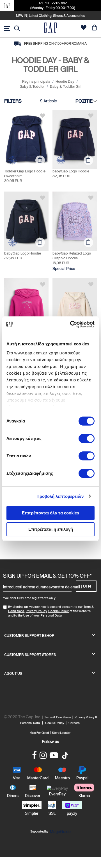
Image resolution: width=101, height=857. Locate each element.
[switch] (87, 439)
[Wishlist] (83, 28)
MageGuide (60, 831)
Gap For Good (39, 732)
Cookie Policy (58, 611)
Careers (74, 723)
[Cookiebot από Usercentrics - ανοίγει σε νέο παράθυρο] (71, 324)
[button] (42, 115)
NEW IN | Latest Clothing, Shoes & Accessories (50, 16)
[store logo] (50, 28)
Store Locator (61, 732)
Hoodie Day (65, 81)
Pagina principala (36, 81)
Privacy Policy (36, 611)
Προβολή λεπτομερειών (60, 496)
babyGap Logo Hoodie (70, 171)
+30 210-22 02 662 (52, 3)
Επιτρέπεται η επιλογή (50, 529)
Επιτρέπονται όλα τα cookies (50, 512)
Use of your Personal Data (42, 615)
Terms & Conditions (58, 717)
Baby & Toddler (32, 86)
